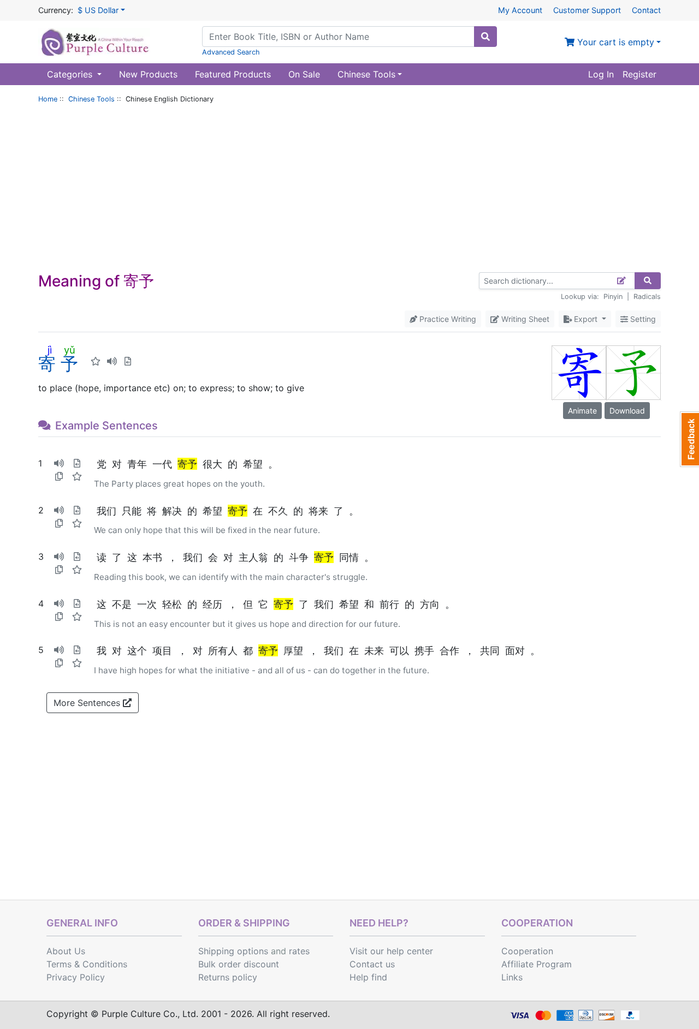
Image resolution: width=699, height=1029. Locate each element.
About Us (65, 951)
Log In (601, 74)
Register (639, 74)
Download (627, 410)
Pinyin (613, 296)
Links (512, 977)
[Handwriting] (621, 280)
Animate (582, 410)
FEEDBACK (689, 439)
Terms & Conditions (86, 964)
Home (47, 99)
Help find (368, 977)
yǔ (69, 350)
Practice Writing (446, 319)
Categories (71, 74)
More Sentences (88, 702)
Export (586, 319)
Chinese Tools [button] (366, 74)
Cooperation (527, 951)
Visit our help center (391, 951)
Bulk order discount (238, 964)
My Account (520, 10)
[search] (485, 36)
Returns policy (227, 977)
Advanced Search (231, 52)
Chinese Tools (91, 99)
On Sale (304, 74)
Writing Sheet (524, 319)
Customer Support (587, 10)
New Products (148, 74)
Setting (642, 319)
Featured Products (233, 74)
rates (299, 951)
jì (49, 350)
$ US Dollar (98, 10)
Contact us (372, 964)
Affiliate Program (536, 964)
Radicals (647, 296)
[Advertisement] (349, 190)
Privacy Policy (75, 977)
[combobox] (338, 36)
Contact (646, 10)
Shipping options (233, 951)
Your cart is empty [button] (614, 42)
